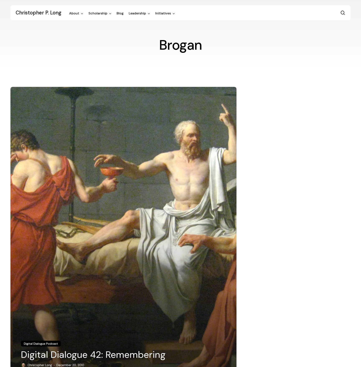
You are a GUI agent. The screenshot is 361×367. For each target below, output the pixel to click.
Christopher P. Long (38, 12)
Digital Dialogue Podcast (41, 343)
